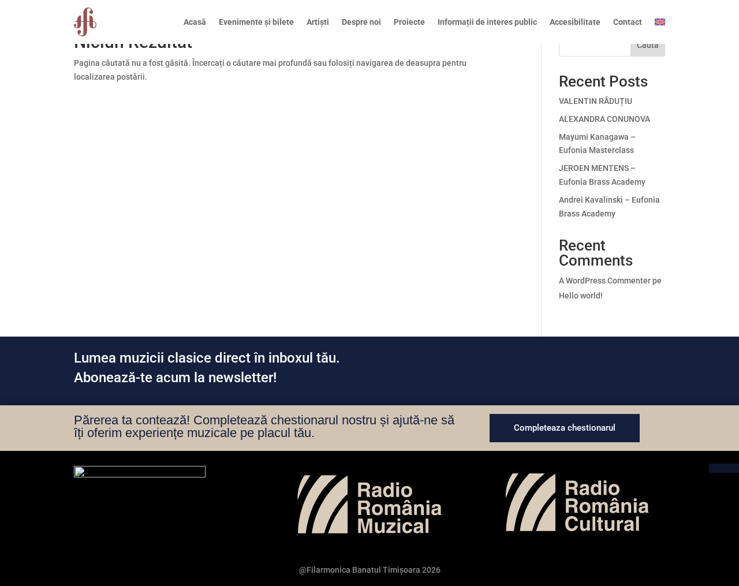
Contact (627, 22)
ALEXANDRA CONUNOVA (604, 119)
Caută (648, 45)
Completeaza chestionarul (564, 428)
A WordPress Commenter (605, 280)
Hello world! (581, 295)
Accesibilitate (575, 22)
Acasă (195, 22)
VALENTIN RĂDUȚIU (595, 101)
